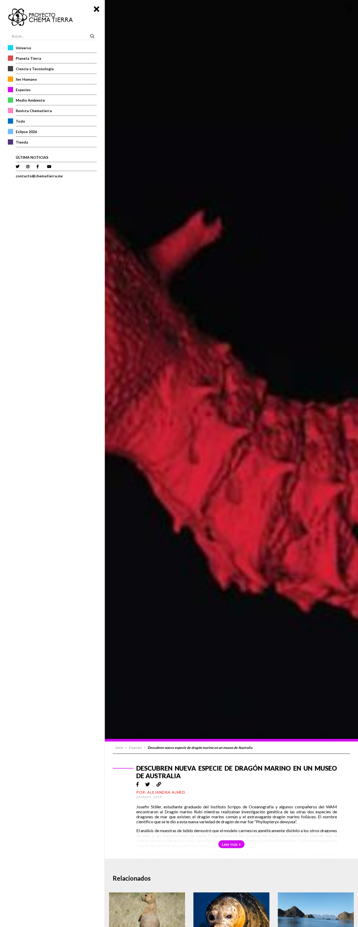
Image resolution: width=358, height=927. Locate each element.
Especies (23, 89)
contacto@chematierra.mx (39, 176)
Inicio (119, 747)
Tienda (22, 142)
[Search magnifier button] (93, 36)
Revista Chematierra (34, 110)
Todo (20, 121)
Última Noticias (32, 157)
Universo (23, 48)
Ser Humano (26, 79)
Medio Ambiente (30, 100)
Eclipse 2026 (26, 131)
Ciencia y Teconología (35, 69)
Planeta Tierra (28, 58)
